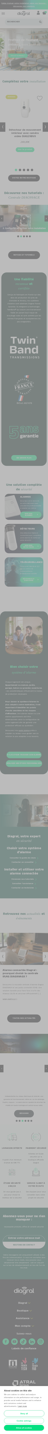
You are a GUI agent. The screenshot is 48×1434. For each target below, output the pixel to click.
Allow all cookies (24, 1428)
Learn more (22, 1406)
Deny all (24, 1413)
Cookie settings (24, 1421)
